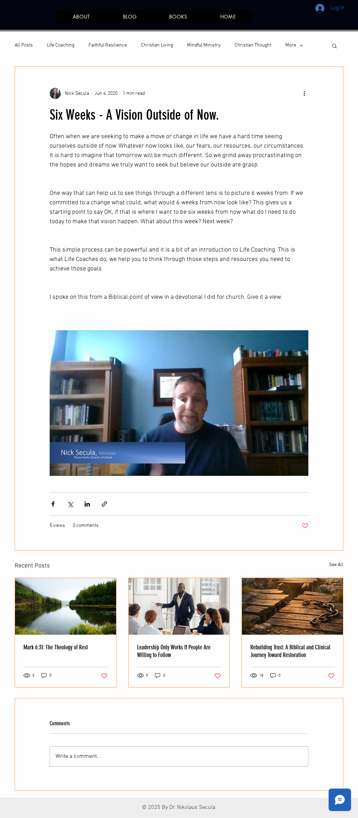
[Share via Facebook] (53, 504)
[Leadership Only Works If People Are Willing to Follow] (179, 606)
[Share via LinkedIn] (87, 504)
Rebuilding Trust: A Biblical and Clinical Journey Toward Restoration (290, 651)
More (290, 45)
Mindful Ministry (204, 45)
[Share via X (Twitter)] (70, 504)
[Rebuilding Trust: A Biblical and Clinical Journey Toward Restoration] (292, 606)
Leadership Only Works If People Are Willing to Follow (173, 651)
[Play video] (179, 403)
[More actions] (304, 93)
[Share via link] (104, 504)
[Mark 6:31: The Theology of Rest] (65, 606)
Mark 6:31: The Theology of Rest (55, 647)
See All (336, 565)
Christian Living (157, 45)
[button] (334, 45)
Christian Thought (253, 45)
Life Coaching (60, 45)
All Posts (24, 45)
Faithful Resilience (107, 45)
